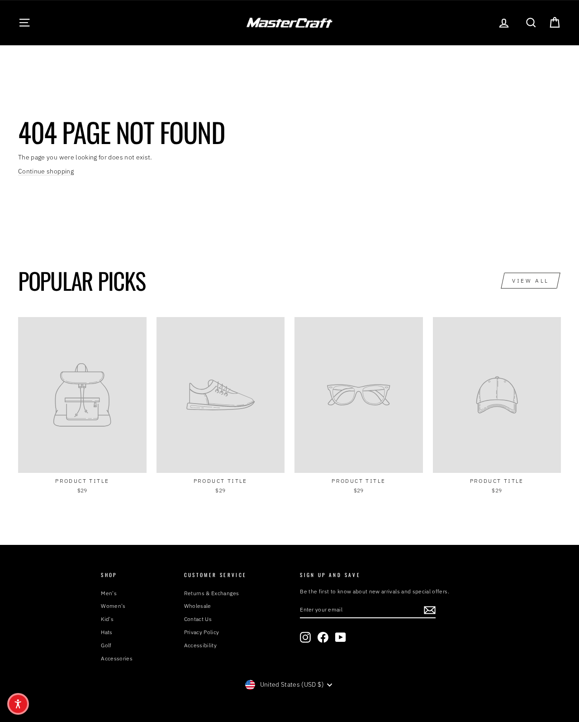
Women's (113, 605)
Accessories (117, 658)
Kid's (107, 619)
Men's (109, 593)
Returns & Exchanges (211, 593)
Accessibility (200, 645)
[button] (18, 704)
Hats (106, 632)
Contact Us (198, 619)
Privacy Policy (201, 632)
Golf (106, 645)
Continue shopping (46, 171)
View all (530, 280)
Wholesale (197, 605)
